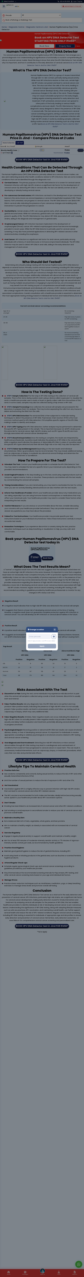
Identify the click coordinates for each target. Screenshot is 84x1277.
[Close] (54, 629)
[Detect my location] (54, 636)
